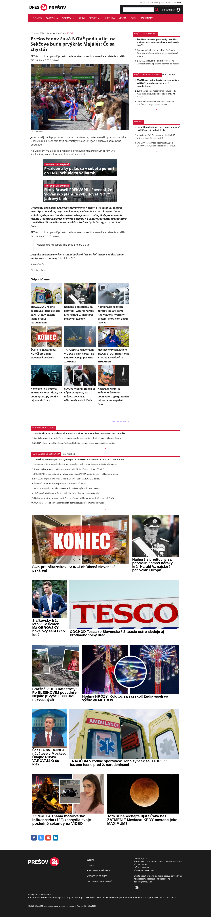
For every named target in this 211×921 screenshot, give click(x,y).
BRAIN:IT (92, 906)
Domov (37, 18)
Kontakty (146, 18)
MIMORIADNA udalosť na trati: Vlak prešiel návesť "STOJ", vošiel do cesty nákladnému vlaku (76, 474)
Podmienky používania (98, 870)
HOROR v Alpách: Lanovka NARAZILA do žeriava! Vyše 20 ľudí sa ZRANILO (67, 488)
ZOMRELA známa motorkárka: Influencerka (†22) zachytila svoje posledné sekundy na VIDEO (156, 93)
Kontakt (90, 859)
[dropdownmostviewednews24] (156, 110)
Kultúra (109, 18)
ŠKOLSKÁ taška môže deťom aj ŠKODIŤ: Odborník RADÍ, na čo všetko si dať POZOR (156, 144)
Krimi (81, 18)
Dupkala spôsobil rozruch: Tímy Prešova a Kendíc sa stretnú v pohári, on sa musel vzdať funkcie (157, 53)
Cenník (90, 865)
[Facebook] (34, 838)
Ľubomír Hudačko (55, 33)
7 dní (164, 74)
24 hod (172, 74)
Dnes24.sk (41, 131)
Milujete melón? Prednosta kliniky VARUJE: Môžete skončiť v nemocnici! (156, 136)
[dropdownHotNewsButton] (156, 151)
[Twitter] (41, 838)
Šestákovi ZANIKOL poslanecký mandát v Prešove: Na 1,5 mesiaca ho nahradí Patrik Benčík (158, 42)
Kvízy (133, 18)
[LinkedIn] (55, 838)
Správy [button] (67, 18)
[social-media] (136, 887)
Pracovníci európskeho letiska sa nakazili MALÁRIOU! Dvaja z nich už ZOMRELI (155, 103)
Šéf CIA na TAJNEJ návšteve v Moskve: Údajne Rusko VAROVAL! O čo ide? (67, 478)
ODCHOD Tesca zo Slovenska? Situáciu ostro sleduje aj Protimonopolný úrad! (69, 502)
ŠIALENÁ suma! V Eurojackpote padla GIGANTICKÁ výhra (60, 483)
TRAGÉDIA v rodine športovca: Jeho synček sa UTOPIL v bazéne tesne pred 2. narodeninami (158, 83)
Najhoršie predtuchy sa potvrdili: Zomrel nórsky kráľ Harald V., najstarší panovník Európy (75, 498)
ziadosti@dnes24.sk (143, 881)
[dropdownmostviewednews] (156, 69)
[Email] (48, 838)
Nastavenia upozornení (99, 881)
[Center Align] (156, 9)
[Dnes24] (58, 7)
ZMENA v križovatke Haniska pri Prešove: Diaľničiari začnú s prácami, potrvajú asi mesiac (158, 62)
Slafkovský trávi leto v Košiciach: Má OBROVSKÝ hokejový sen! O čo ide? (67, 493)
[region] (68, 7)
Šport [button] (93, 18)
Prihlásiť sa (168, 9)
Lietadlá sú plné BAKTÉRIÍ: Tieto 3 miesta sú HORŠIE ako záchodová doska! (158, 129)
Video (122, 18)
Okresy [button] (51, 18)
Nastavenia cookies (96, 876)
